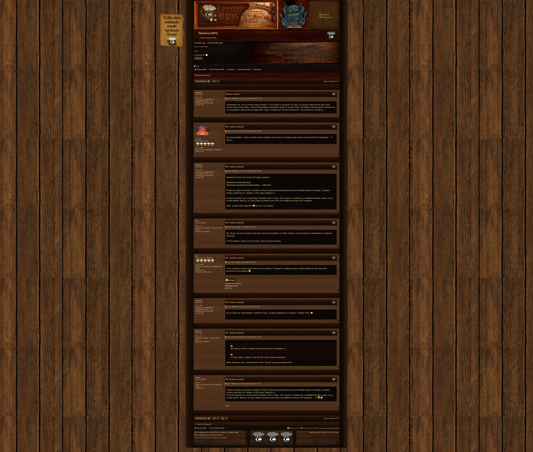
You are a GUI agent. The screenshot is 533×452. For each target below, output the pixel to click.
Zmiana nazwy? (202, 75)
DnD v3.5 (228, 288)
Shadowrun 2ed (231, 286)
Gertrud (198, 331)
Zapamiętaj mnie (200, 55)
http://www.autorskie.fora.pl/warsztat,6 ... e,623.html (248, 185)
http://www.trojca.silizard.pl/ (238, 182)
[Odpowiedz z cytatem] (334, 94)
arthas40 (198, 92)
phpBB (212, 432)
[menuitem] (324, 14)
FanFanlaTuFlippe (333, 432)
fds (196, 256)
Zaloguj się (199, 43)
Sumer (197, 377)
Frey (197, 221)
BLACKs (198, 139)
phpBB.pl (220, 434)
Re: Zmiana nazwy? (235, 127)
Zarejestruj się (215, 43)
